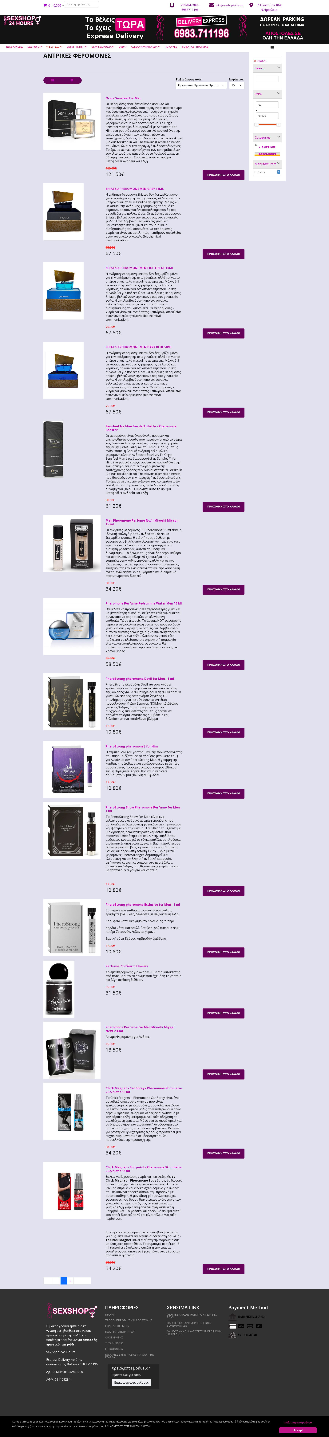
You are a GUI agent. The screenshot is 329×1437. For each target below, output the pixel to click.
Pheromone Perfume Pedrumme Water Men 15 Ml (144, 603)
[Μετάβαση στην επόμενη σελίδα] (77, 1280)
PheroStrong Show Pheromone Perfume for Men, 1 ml (143, 809)
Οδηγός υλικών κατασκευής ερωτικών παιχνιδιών (194, 1332)
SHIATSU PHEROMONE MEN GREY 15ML (135, 189)
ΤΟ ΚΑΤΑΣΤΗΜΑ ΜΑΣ (195, 46)
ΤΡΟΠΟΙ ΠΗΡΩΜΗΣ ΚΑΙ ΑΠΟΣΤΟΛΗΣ (128, 1320)
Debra (268, 172)
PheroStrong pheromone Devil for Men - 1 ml (140, 679)
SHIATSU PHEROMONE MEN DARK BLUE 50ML (139, 347)
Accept (298, 1430)
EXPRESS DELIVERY (117, 1326)
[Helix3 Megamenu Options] (272, 47)
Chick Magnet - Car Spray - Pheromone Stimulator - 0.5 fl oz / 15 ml (144, 1090)
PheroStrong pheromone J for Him (132, 746)
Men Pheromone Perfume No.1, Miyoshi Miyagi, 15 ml (142, 522)
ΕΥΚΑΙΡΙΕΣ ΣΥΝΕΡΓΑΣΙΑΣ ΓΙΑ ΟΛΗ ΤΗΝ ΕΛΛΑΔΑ (129, 1356)
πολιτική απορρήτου (298, 1422)
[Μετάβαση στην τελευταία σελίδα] (86, 1280)
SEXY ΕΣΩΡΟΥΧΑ (102, 46)
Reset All (261, 60)
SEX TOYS (33, 46)
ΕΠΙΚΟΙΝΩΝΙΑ (114, 1349)
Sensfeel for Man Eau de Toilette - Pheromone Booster (141, 428)
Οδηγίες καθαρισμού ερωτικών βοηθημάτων (189, 1324)
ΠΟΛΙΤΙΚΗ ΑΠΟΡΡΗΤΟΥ (120, 1331)
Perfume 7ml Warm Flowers (127, 966)
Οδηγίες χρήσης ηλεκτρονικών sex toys (192, 1316)
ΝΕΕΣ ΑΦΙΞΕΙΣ (14, 46)
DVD (121, 46)
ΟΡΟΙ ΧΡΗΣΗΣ (114, 1337)
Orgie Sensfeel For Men (123, 98)
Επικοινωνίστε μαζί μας (131, 1382)
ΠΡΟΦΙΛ (110, 1314)
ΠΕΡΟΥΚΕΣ (171, 46)
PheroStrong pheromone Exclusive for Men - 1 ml (143, 904)
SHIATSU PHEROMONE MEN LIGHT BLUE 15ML (140, 268)
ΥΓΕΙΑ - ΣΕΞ (53, 46)
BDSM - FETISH (76, 46)
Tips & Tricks (114, 1343)
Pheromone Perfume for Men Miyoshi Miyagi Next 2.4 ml (140, 1029)
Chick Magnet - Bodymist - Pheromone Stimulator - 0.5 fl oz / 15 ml (144, 1169)
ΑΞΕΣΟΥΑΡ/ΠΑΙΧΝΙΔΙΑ (144, 46)
